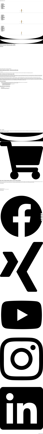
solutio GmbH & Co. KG (2, 0)
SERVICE (2, 5)
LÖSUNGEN (2, 3)
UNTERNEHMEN (3, 8)
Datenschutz (21, 192)
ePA (19, 82)
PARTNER (2, 7)
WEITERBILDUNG (3, 6)
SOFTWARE (2, 4)
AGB (21, 191)
